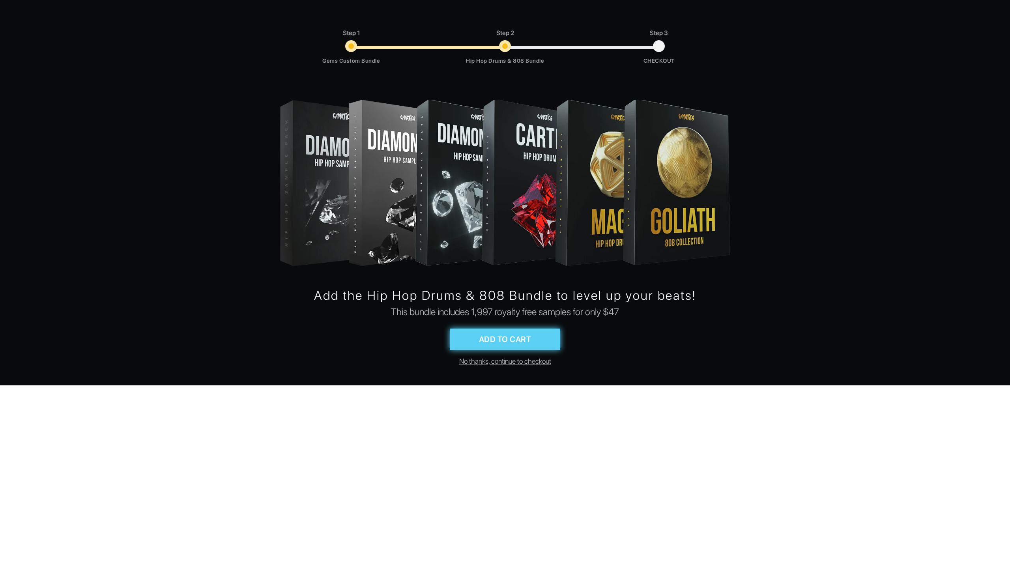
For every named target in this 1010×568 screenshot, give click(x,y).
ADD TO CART (505, 339)
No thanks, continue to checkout (505, 361)
